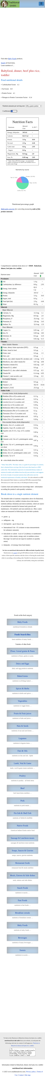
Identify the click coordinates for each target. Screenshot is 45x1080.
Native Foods (22, 825)
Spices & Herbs (22, 688)
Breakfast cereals (22, 913)
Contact (21, 1075)
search (15, 553)
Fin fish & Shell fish (22, 813)
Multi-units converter (8, 209)
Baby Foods (22, 622)
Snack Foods (22, 888)
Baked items (22, 676)
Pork (22, 800)
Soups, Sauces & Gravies (22, 850)
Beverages (22, 938)
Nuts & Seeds (22, 726)
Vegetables (22, 701)
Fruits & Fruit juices (22, 713)
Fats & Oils (22, 751)
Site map (27, 1075)
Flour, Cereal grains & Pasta (22, 651)
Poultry (22, 776)
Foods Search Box (23, 634)
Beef (22, 788)
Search (3, 63)
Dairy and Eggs (22, 663)
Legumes (22, 738)
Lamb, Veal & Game (22, 763)
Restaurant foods (22, 863)
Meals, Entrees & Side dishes (22, 875)
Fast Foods (22, 900)
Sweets (23, 950)
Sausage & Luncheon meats (22, 838)
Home (10, 4)
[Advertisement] (22, 32)
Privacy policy (31, 1072)
